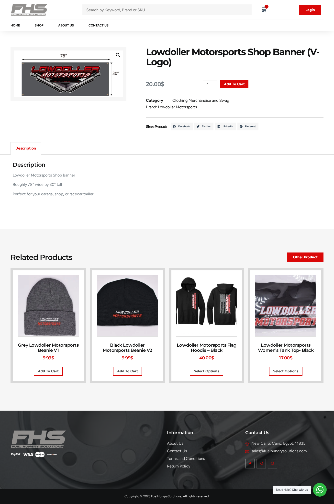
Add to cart (234, 84)
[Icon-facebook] (250, 463)
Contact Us (99, 25)
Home (15, 25)
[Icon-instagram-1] (261, 463)
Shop (39, 25)
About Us (66, 25)
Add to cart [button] (48, 371)
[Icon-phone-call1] (272, 463)
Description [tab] (25, 148)
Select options (206, 371)
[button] (118, 55)
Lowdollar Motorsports (177, 107)
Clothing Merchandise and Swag (200, 100)
